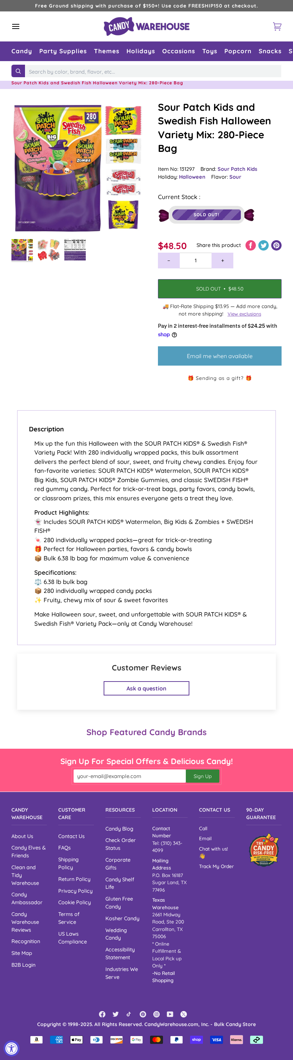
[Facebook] (102, 1014)
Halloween (192, 176)
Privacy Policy (75, 890)
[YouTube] (170, 1014)
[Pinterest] (143, 1014)
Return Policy (74, 879)
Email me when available (220, 356)
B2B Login (23, 964)
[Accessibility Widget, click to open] (12, 1048)
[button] (22, 51)
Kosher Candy (122, 918)
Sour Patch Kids (237, 168)
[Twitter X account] (183, 1014)
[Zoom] (78, 168)
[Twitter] (116, 1014)
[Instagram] (156, 1014)
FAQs (64, 847)
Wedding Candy (116, 934)
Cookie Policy (74, 902)
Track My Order (216, 866)
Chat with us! (213, 849)
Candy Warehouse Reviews (25, 922)
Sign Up (203, 776)
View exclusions (244, 314)
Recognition (25, 941)
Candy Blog (119, 828)
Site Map (21, 953)
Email (205, 838)
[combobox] (153, 72)
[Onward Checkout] (264, 850)
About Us (22, 836)
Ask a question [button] (146, 688)
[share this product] (251, 245)
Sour (235, 176)
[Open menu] (22, 26)
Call (203, 828)
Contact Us (71, 836)
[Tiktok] (129, 1014)
